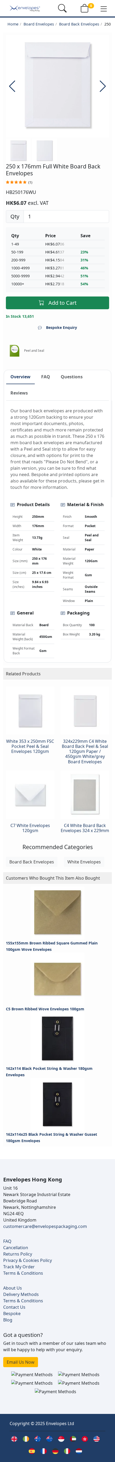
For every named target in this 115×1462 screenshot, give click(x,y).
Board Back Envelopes (79, 24)
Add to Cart (62, 302)
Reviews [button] (19, 393)
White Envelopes (84, 862)
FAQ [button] (45, 377)
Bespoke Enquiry (61, 327)
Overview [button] (20, 377)
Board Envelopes (39, 24)
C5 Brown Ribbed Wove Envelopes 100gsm (45, 1008)
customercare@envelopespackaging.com (45, 1226)
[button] (103, 8)
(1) (30, 182)
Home (12, 24)
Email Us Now (20, 1362)
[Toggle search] (62, 8)
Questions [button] (72, 377)
